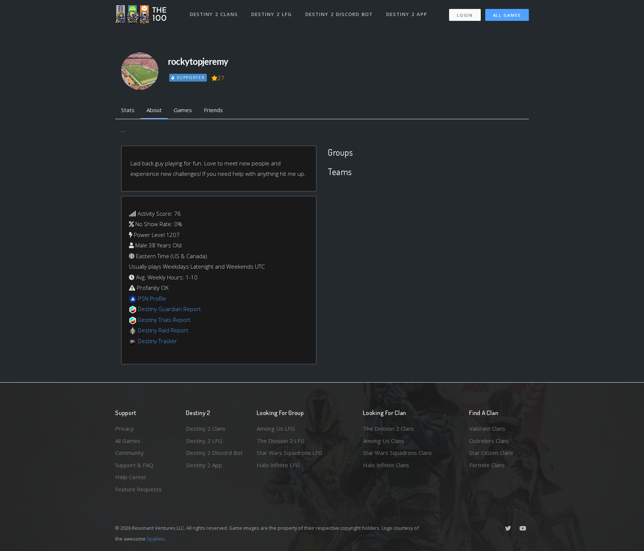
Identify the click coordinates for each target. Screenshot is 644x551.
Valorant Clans (487, 428)
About (154, 110)
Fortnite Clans (487, 465)
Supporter (190, 77)
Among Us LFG (276, 428)
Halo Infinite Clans (386, 465)
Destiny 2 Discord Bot (339, 14)
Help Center (130, 477)
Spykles (155, 538)
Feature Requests (138, 489)
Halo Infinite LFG (278, 465)
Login (465, 15)
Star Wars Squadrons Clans (397, 452)
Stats (128, 110)
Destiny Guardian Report (169, 309)
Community (129, 452)
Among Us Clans (383, 440)
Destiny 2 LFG (271, 14)
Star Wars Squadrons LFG (289, 452)
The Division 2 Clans (388, 428)
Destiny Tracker (157, 341)
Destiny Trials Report (164, 319)
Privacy (124, 428)
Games (183, 110)
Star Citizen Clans (491, 452)
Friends (213, 110)
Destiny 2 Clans (214, 14)
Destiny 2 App (406, 14)
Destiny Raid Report (163, 330)
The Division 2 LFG (280, 440)
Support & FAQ (134, 465)
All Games (507, 15)
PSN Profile (152, 298)
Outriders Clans (489, 440)
